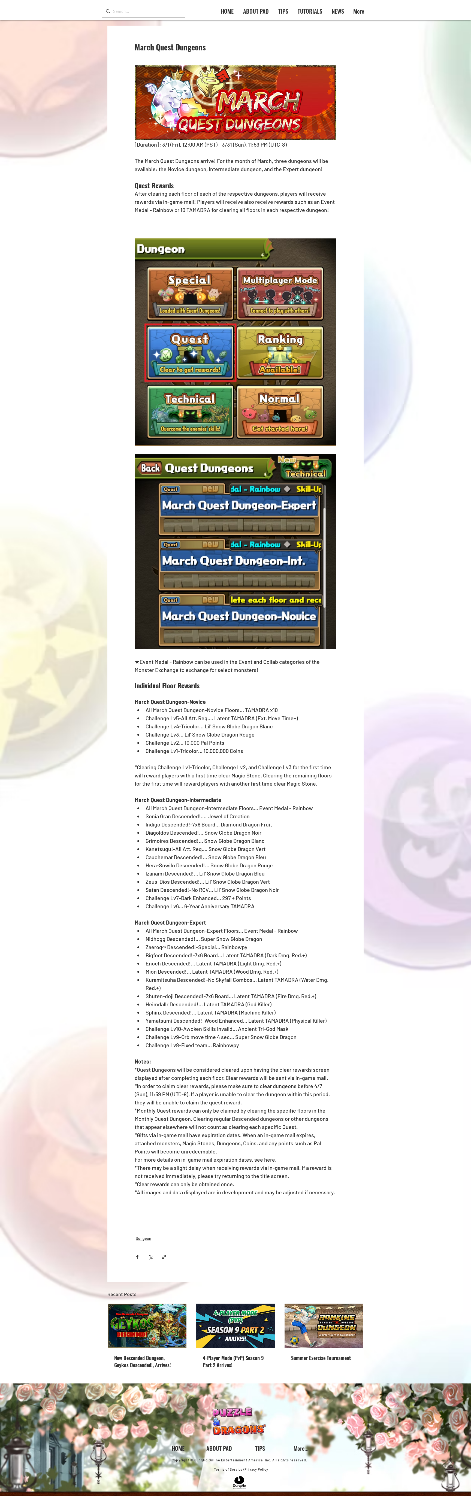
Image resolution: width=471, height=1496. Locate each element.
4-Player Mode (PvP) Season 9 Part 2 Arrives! (233, 1361)
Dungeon (143, 1238)
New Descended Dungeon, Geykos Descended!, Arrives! (142, 1361)
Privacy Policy (256, 1469)
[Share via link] (164, 1256)
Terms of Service (228, 1469)
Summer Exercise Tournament (321, 1357)
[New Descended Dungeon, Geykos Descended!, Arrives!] (147, 1326)
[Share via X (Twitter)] (150, 1256)
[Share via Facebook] (137, 1256)
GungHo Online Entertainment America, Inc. (232, 1460)
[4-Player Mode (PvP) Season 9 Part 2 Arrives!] (235, 1326)
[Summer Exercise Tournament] (324, 1326)
